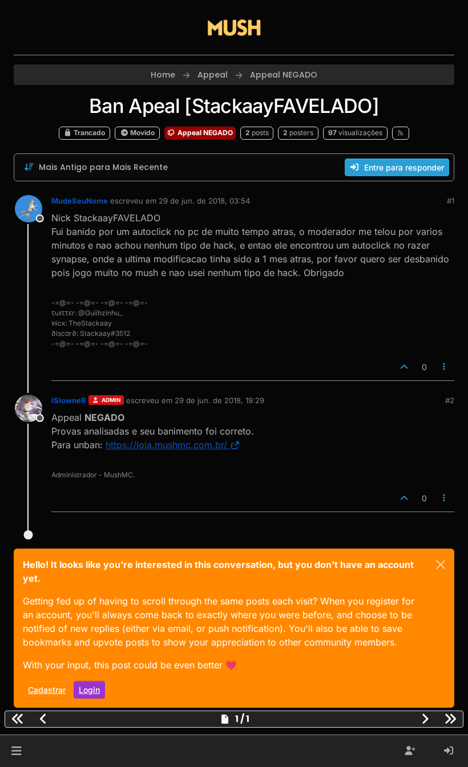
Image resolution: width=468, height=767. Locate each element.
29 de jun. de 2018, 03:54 (204, 200)
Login (89, 690)
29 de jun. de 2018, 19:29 (219, 400)
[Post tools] (444, 367)
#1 (450, 200)
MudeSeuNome (79, 200)
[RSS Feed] (401, 133)
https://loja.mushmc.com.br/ (166, 445)
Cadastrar (47, 690)
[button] (16, 751)
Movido (141, 132)
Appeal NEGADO (204, 132)
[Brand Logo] (234, 27)
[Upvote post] (404, 367)
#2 (449, 400)
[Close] (440, 565)
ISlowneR (68, 400)
